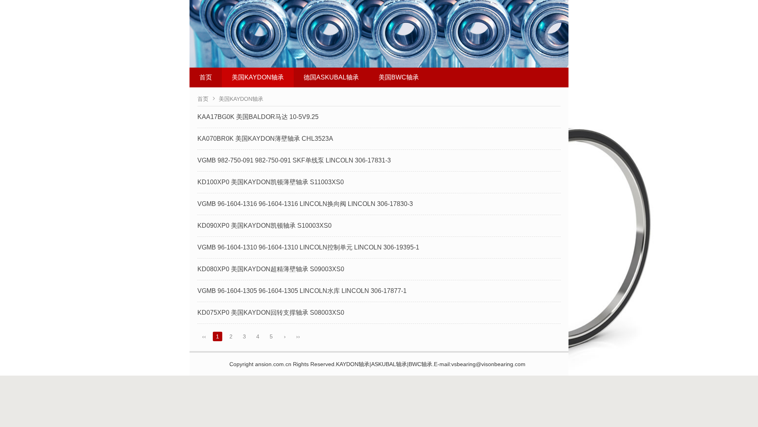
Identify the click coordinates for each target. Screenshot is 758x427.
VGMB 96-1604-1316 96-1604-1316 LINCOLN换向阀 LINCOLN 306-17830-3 (305, 203)
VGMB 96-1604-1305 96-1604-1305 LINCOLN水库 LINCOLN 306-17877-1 (302, 290)
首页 (205, 77)
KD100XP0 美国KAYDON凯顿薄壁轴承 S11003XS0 (270, 182)
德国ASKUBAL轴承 (331, 77)
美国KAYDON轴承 (258, 77)
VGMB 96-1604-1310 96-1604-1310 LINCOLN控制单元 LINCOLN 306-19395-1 (308, 247)
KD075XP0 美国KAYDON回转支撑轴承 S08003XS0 (270, 312)
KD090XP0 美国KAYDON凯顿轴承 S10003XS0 (264, 225)
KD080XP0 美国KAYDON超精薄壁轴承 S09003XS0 (270, 269)
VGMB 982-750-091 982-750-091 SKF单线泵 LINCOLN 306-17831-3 (294, 160)
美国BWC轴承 (399, 77)
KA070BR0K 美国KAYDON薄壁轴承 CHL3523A (265, 138)
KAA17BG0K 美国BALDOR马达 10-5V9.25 (258, 116)
